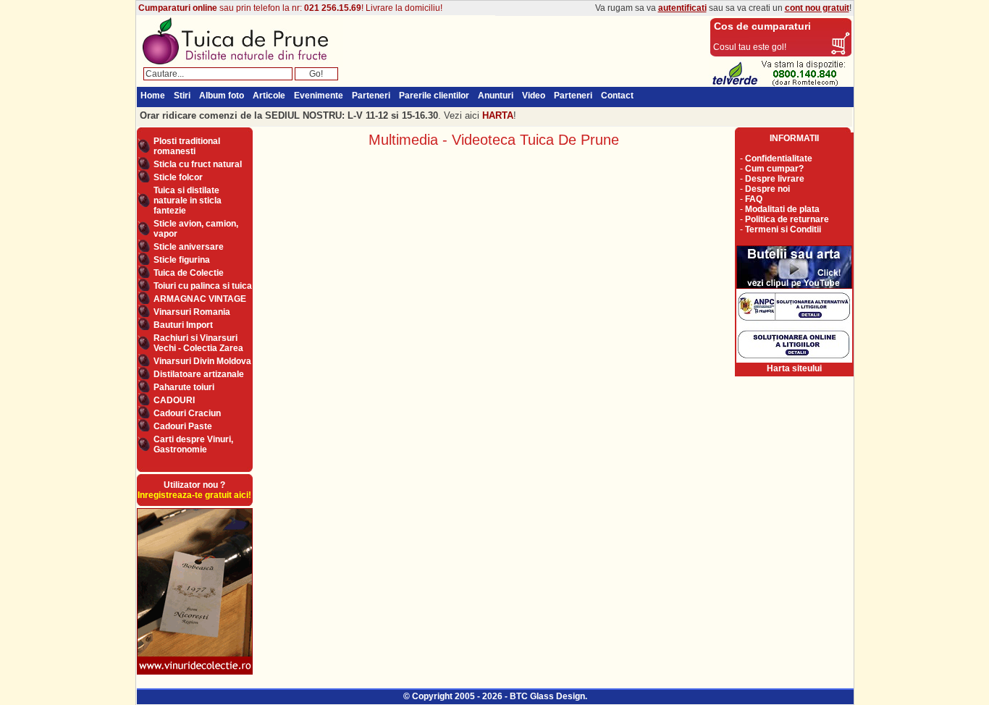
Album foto (221, 95)
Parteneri (371, 95)
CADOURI (174, 400)
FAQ (753, 199)
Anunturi (495, 95)
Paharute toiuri (183, 387)
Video (533, 95)
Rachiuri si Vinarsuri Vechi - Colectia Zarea (198, 343)
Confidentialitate (778, 158)
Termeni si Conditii (783, 229)
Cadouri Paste (182, 426)
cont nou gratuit (817, 8)
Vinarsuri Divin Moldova (202, 361)
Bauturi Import (183, 325)
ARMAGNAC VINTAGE (199, 299)
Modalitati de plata (782, 209)
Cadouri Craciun (187, 413)
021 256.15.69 (332, 8)
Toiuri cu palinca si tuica (202, 286)
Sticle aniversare (188, 247)
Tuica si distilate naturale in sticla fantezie (187, 200)
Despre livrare (774, 179)
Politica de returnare (787, 219)
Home (152, 95)
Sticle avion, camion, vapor (195, 229)
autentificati (682, 8)
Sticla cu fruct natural (197, 164)
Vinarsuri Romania (191, 312)
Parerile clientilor (434, 95)
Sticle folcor (178, 177)
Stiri (182, 95)
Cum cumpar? (774, 169)
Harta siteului (794, 368)
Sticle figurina (181, 260)
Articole (269, 95)
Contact (617, 95)
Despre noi (767, 189)
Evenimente (318, 95)
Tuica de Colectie (188, 273)
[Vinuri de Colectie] (195, 674)
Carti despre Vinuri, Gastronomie (193, 444)
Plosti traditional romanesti (186, 146)
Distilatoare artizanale (198, 374)
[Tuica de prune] (240, 64)
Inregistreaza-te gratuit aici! (194, 495)
